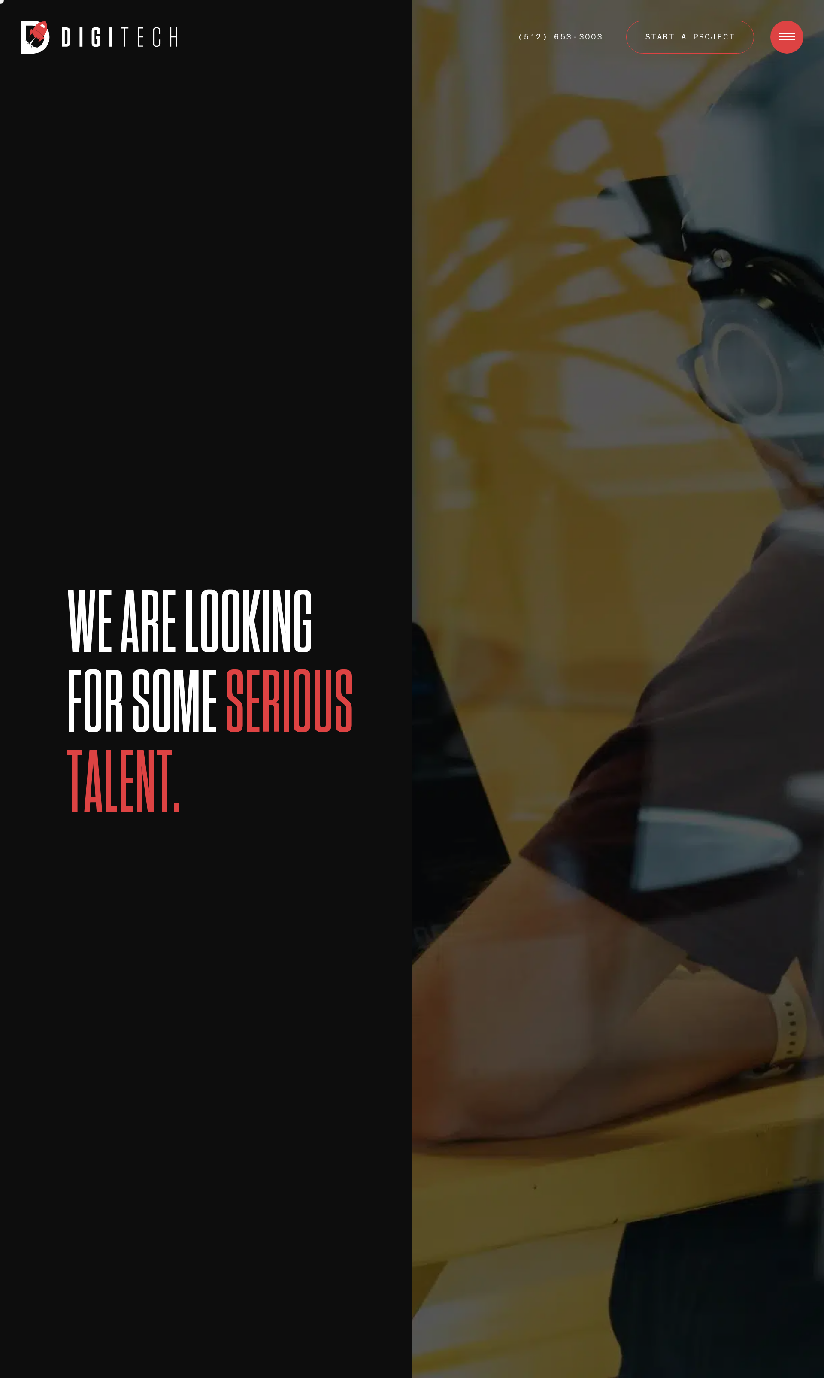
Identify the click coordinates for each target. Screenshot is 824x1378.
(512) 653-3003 (560, 37)
